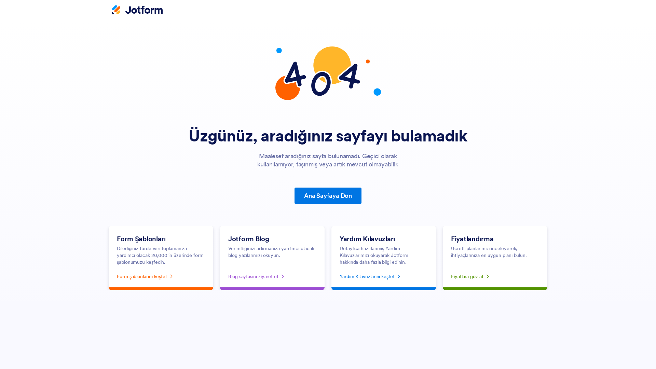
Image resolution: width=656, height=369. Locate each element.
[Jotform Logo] (137, 10)
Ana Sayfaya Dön (328, 196)
